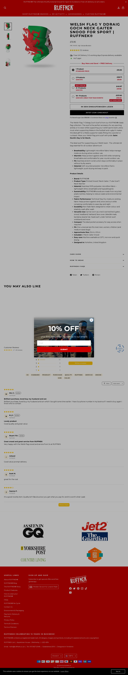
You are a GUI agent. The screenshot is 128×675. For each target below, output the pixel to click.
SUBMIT (64, 349)
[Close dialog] (91, 320)
